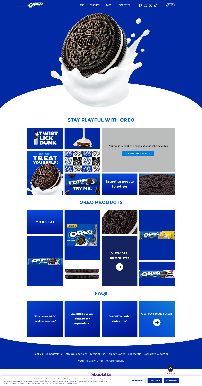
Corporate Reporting (156, 354)
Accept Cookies (171, 380)
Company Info (53, 354)
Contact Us (134, 354)
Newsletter (123, 5)
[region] (101, 381)
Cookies (38, 354)
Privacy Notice (116, 354)
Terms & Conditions (76, 354)
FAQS (108, 5)
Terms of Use (97, 354)
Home (81, 5)
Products (95, 5)
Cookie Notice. (72, 383)
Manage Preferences (138, 153)
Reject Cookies (155, 380)
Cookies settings (138, 380)
